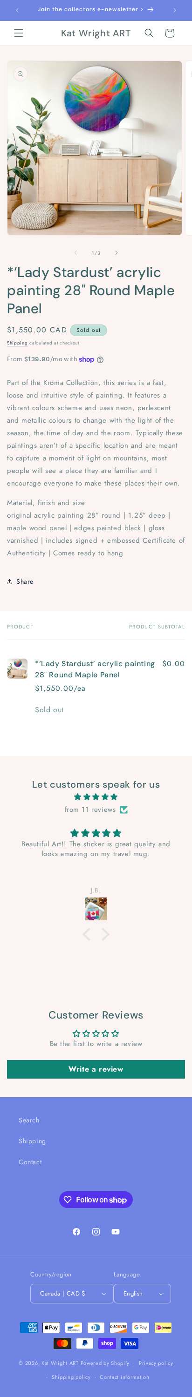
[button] (18, 33)
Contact (30, 1162)
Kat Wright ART (60, 1363)
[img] (96, 796)
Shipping (17, 342)
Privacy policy (156, 1363)
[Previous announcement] (17, 10)
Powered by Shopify (105, 1363)
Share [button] (25, 581)
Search (29, 1120)
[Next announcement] (175, 10)
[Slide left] (75, 253)
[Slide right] (116, 253)
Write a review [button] (96, 1069)
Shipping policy (71, 1377)
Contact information (124, 1377)
